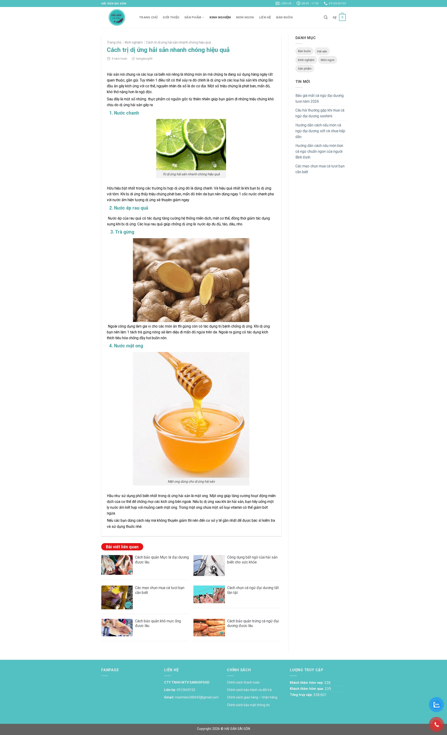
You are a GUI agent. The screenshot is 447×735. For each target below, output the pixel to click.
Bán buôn (284, 17)
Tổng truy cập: (301, 695)
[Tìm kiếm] (326, 17)
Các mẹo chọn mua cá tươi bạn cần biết (320, 169)
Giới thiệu (171, 17)
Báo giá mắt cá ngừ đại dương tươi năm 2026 (319, 98)
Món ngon (245, 17)
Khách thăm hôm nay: (307, 682)
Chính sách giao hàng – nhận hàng (252, 697)
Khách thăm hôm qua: (307, 689)
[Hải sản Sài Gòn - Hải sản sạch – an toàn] (116, 17)
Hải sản (322, 51)
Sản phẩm (192, 17)
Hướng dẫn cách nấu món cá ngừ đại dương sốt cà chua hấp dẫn (320, 131)
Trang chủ (148, 17)
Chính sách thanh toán (243, 682)
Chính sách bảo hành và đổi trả (249, 690)
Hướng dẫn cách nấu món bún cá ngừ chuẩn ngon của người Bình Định (319, 151)
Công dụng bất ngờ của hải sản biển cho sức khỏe (252, 559)
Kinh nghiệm (220, 17)
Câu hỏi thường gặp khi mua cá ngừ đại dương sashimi (319, 113)
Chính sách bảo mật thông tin (248, 705)
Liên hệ (265, 17)
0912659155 (186, 690)
